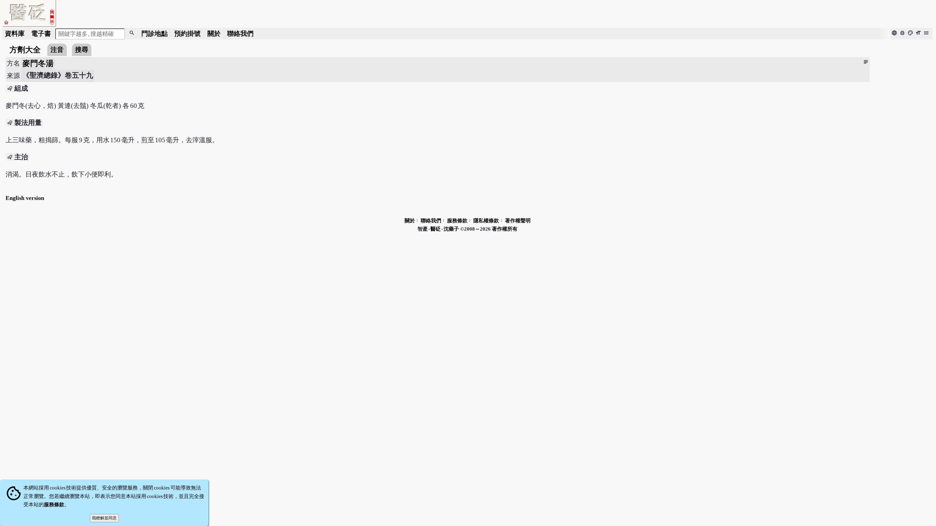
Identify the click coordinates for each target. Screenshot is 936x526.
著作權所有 (504, 229)
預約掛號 (187, 33)
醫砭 (435, 229)
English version (25, 198)
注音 (57, 49)
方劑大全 (25, 49)
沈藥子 (451, 229)
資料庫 (15, 33)
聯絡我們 (240, 33)
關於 (214, 33)
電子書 (41, 33)
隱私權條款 (486, 221)
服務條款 (457, 221)
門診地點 (154, 33)
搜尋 (81, 49)
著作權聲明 (518, 221)
